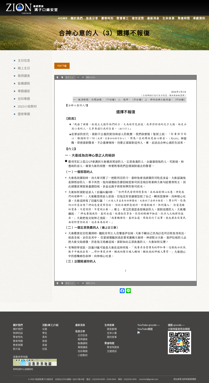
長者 (44, 345)
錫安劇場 (112, 329)
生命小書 (112, 333)
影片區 (16, 349)
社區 (44, 349)
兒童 (44, 329)
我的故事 (112, 337)
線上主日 (24, 68)
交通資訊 (112, 351)
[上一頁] (57, 77)
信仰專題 (24, 98)
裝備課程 (24, 83)
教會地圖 (18, 341)
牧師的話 (18, 333)
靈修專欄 (24, 114)
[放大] (83, 77)
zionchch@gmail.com (148, 379)
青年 (44, 337)
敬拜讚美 (24, 75)
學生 (44, 333)
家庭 (44, 341)
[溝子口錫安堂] (32, 5)
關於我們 (18, 329)
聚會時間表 (113, 347)
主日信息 (24, 60)
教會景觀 (18, 345)
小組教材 (83, 355)
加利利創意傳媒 (189, 378)
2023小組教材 (27, 106)
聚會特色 (18, 337)
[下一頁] (62, 77)
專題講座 (24, 91)
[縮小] (78, 77)
